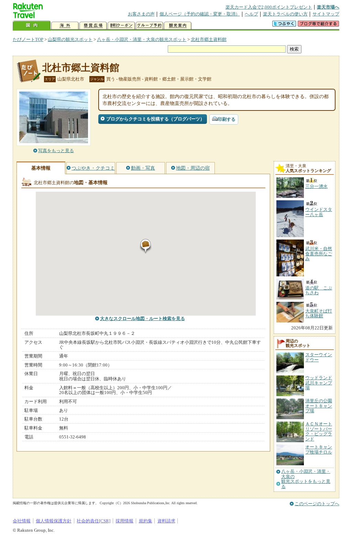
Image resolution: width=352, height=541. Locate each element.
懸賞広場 (93, 26)
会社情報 (22, 520)
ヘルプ (251, 14)
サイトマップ (325, 14)
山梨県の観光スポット (70, 39)
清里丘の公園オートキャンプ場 (318, 405)
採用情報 (124, 520)
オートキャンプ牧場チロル (318, 449)
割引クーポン (121, 26)
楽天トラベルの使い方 (285, 14)
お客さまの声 (141, 14)
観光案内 (177, 26)
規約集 (145, 520)
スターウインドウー (318, 357)
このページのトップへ (317, 503)
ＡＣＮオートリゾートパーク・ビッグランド (318, 431)
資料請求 (166, 520)
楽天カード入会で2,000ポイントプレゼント (269, 7)
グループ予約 (149, 26)
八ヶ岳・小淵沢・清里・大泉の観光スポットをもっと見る (305, 479)
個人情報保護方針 (54, 520)
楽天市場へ (328, 7)
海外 (65, 26)
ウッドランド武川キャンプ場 (318, 382)
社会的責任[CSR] (93, 520)
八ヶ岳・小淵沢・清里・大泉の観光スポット (141, 39)
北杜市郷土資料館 (209, 39)
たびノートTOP (28, 39)
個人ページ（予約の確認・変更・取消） (200, 14)
